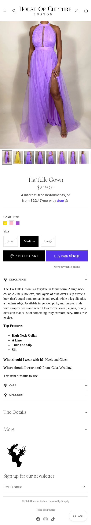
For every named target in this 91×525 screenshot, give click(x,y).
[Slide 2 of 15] (18, 157)
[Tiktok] (52, 519)
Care (12, 385)
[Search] (14, 10)
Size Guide (16, 395)
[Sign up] (83, 486)
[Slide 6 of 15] (62, 157)
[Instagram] (45, 519)
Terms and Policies (45, 509)
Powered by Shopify (59, 501)
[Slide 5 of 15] (51, 157)
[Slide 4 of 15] (40, 157)
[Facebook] (38, 519)
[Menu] (5, 10)
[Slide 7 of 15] (73, 157)
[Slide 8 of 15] (84, 157)
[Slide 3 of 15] (29, 157)
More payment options (67, 266)
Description (17, 279)
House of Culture (38, 501)
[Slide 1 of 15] (7, 157)
